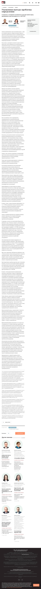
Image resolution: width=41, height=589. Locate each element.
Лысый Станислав (17, 450)
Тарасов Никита (17, 515)
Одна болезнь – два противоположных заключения (19, 489)
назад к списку (7, 422)
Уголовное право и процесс (14, 27)
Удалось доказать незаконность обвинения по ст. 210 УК (7, 490)
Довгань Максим (10, 21)
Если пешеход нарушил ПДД (17, 531)
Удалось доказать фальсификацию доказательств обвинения (6, 524)
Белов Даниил (4, 515)
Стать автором (10, 7)
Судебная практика (12, 25)
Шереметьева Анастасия (18, 483)
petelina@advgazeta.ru (25, 554)
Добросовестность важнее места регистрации (6, 456)
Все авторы (4, 7)
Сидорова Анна (4, 483)
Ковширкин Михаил (22, 21)
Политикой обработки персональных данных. (14, 587)
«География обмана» (19, 458)
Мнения (16, 7)
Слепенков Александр (6, 450)
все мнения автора (33, 31)
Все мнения (23, 437)
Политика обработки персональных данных (20, 569)
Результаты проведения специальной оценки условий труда (20, 570)
